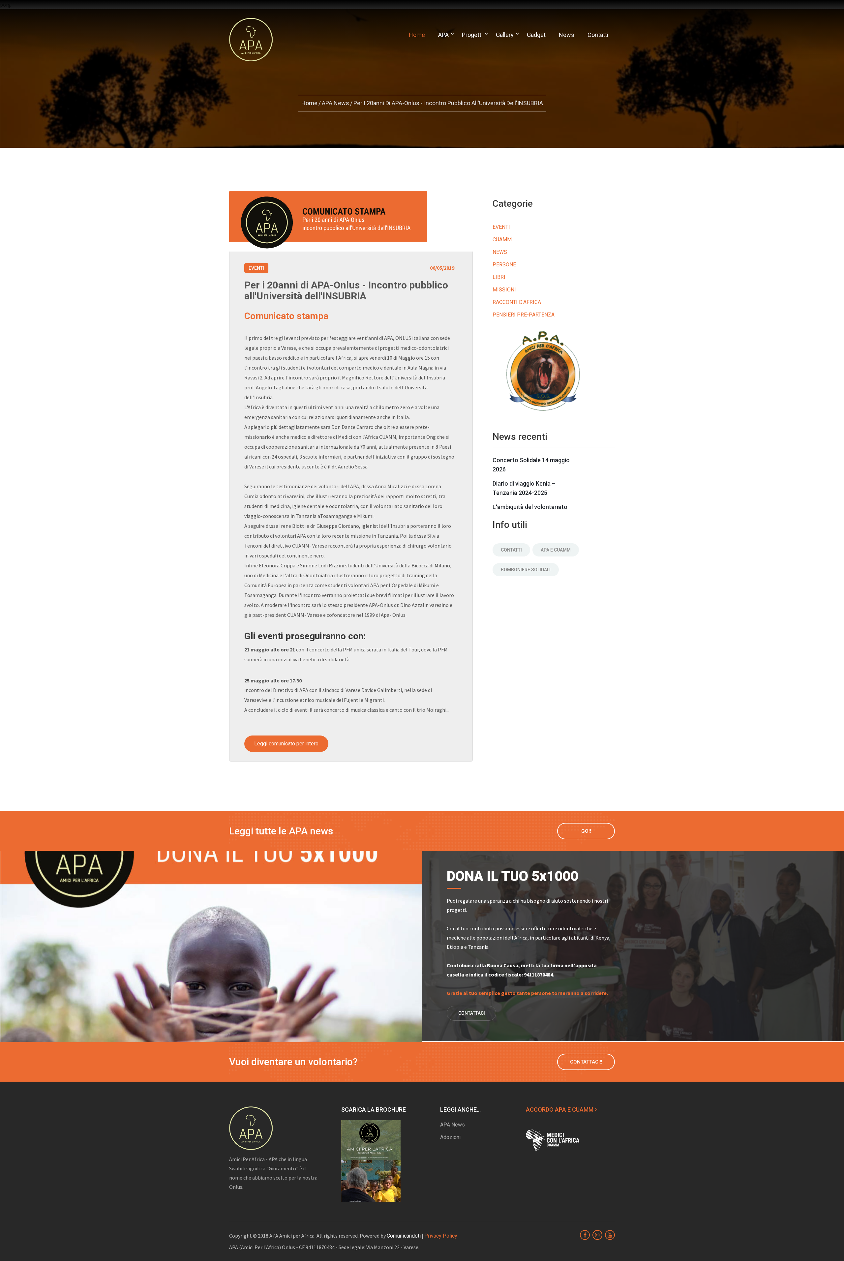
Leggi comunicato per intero (286, 743)
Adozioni (450, 1137)
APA (443, 34)
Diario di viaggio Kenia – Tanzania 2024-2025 (524, 488)
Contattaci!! (586, 1062)
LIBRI (499, 277)
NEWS (500, 252)
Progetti (472, 34)
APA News (335, 103)
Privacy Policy (440, 1236)
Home (417, 34)
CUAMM (502, 239)
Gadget (536, 34)
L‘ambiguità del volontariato (530, 506)
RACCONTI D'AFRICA (517, 302)
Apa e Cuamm (556, 550)
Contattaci (471, 1013)
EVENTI (501, 227)
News (566, 34)
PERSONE (504, 264)
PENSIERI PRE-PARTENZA (524, 315)
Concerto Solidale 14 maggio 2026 (531, 465)
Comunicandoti (404, 1236)
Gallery (505, 34)
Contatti (598, 34)
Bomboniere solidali (526, 569)
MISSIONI (504, 289)
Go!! (586, 831)
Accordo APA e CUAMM (560, 1109)
